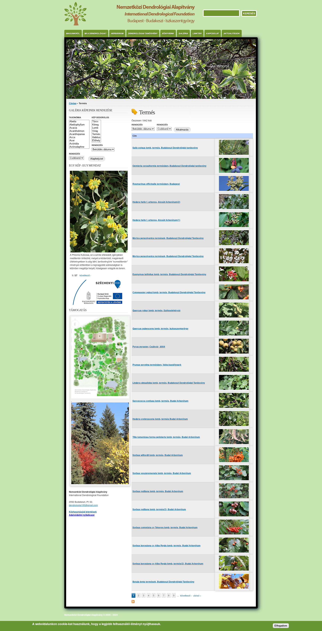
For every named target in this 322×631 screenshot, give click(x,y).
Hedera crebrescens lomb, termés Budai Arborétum (160, 419)
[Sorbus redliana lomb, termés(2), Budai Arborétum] (234, 515)
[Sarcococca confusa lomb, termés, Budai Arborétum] (234, 406)
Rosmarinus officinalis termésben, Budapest (156, 183)
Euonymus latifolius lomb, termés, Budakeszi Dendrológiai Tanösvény (169, 274)
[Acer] (79, 140)
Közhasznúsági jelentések (83, 511)
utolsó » (197, 595)
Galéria (183, 33)
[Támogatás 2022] (100, 397)
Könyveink (168, 33)
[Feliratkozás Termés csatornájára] (133, 602)
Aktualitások (232, 33)
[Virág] (96, 131)
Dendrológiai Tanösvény (142, 33)
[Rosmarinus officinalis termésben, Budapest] (234, 189)
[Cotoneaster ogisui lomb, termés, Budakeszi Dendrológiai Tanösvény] (234, 298)
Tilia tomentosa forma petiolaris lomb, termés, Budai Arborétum (166, 437)
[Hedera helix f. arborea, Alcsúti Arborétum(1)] (234, 226)
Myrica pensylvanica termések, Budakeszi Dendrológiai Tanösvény (168, 238)
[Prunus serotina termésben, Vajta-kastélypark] (234, 370)
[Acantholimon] (79, 131)
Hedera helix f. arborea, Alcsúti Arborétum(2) (156, 202)
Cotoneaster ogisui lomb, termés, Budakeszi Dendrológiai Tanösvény (169, 292)
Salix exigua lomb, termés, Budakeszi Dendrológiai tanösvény (165, 147)
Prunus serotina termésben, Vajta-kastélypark (156, 364)
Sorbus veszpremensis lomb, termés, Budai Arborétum (161, 473)
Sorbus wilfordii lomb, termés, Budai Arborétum (157, 455)
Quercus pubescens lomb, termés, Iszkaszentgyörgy (160, 328)
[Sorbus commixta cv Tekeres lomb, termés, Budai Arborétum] (234, 533)
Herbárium (117, 33)
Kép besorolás (100, 117)
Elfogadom (280, 625)
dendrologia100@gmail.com (83, 505)
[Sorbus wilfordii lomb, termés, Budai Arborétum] (234, 461)
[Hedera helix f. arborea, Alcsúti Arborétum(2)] (234, 208)
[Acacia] (79, 128)
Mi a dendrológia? (95, 33)
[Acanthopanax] (79, 134)
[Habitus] (96, 137)
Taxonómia (75, 117)
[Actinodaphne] (79, 147)
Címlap (72, 103)
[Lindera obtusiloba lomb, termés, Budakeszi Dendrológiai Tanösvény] (234, 388)
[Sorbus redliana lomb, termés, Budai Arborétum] (234, 497)
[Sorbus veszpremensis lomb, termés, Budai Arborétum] (234, 479)
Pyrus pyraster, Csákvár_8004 (148, 346)
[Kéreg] (96, 124)
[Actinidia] (79, 143)
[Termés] (96, 134)
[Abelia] (79, 121)
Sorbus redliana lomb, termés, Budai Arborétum (157, 491)
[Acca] (79, 137)
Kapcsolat (212, 33)
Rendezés (137, 124)
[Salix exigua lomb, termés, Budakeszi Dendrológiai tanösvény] (234, 153)
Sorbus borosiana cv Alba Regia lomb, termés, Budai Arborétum (166, 545)
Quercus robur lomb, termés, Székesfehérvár (156, 310)
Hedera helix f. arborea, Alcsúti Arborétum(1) (156, 220)
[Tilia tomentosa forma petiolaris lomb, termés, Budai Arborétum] (234, 443)
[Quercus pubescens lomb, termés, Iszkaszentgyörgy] (234, 334)
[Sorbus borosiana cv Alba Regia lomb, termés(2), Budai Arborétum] (234, 569)
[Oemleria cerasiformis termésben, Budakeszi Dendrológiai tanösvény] (234, 171)
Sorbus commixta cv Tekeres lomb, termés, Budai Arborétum (165, 527)
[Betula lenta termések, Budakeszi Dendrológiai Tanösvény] (234, 587)
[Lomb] (96, 128)
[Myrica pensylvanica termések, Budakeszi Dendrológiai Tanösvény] (234, 244)
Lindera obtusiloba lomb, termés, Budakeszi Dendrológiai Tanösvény (168, 382)
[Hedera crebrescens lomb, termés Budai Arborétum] (234, 425)
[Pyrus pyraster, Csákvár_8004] (234, 352)
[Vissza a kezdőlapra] (129, 24)
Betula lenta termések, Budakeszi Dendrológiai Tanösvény (163, 581)
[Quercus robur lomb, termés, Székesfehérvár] (234, 316)
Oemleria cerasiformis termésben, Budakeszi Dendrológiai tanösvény (169, 165)
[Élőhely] (96, 140)
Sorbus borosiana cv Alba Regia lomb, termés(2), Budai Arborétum (167, 563)
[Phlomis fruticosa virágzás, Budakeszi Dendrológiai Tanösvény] (99, 251)
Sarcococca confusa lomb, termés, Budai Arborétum (160, 400)
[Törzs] (96, 121)
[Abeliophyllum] (79, 124)
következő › (186, 595)
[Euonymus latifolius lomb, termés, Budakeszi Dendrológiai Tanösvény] (234, 280)
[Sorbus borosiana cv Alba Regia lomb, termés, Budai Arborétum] (234, 551)
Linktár (197, 33)
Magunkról (73, 33)
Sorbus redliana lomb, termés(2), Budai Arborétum (159, 509)
